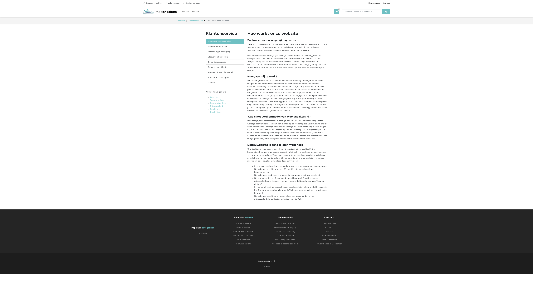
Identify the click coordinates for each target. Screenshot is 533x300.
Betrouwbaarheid (218, 103)
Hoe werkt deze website (219, 41)
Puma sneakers (243, 244)
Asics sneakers (243, 227)
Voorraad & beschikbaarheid (221, 72)
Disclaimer (215, 109)
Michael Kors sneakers (243, 231)
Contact (386, 3)
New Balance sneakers (243, 235)
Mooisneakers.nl (266, 261)
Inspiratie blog (329, 223)
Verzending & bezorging (219, 52)
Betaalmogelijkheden (218, 67)
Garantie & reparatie (217, 62)
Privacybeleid (216, 106)
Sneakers (185, 12)
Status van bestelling (218, 57)
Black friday (215, 112)
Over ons (214, 97)
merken (249, 217)
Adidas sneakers (243, 223)
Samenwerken (217, 100)
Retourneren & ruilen (217, 46)
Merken (195, 12)
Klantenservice (374, 3)
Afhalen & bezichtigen (218, 77)
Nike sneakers (243, 240)
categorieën (208, 228)
